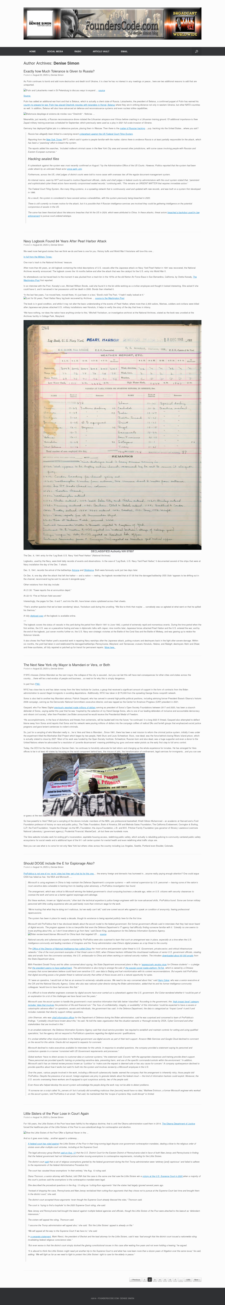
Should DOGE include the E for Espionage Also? (59, 863)
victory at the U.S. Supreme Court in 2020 (162, 1176)
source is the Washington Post (109, 298)
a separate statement (40, 1236)
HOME (32, 51)
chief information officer (63, 1017)
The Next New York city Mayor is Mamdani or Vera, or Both (67, 664)
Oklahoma (89, 570)
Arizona (75, 570)
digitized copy (36, 615)
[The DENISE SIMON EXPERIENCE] (112, 23)
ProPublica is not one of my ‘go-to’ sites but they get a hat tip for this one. (59, 873)
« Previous (135, 1279)
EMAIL (124, 51)
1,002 (188, 1279)
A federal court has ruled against (43, 1143)
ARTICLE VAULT (101, 51)
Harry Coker (163, 980)
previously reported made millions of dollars (75, 707)
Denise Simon (66, 63)
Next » (197, 1279)
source (101, 90)
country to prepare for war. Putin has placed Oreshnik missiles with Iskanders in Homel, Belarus (69, 104)
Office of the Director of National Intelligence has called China (61, 948)
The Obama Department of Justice (178, 1123)
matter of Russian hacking (132, 128)
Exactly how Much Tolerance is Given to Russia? (59, 71)
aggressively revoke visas (154, 964)
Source (27, 95)
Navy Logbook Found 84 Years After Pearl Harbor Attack (65, 241)
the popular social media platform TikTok (144, 967)
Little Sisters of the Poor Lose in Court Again (56, 1113)
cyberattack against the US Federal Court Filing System (106, 133)
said (47, 1161)
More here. (110, 647)
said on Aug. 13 (68, 1152)
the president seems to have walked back (52, 967)
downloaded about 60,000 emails (177, 955)
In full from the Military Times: (38, 256)
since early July (74, 168)
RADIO (77, 51)
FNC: (37, 683)
